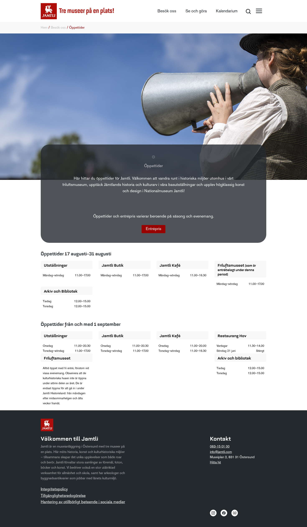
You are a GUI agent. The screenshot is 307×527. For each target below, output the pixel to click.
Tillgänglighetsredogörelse (63, 496)
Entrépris (153, 229)
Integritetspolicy (54, 489)
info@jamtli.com (221, 452)
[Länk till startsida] (77, 11)
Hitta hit (215, 462)
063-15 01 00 (220, 446)
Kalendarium (226, 11)
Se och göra (196, 11)
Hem (44, 27)
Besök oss (166, 11)
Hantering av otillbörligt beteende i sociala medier (83, 502)
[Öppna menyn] (259, 11)
